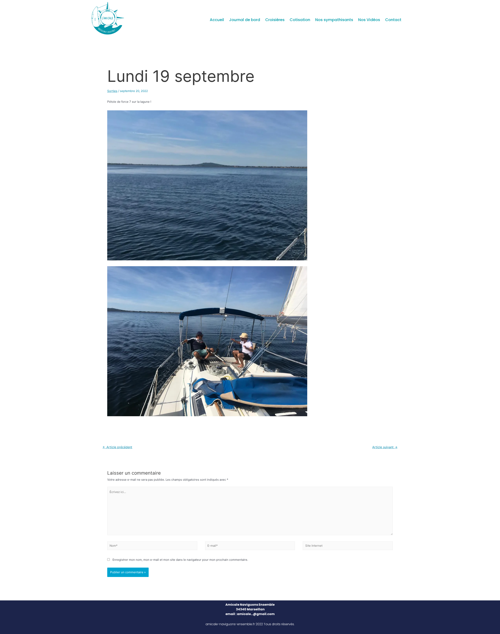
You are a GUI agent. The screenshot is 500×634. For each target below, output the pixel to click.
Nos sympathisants (334, 19)
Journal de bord (244, 19)
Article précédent (117, 447)
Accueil (217, 19)
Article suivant (384, 447)
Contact (393, 19)
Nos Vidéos (369, 19)
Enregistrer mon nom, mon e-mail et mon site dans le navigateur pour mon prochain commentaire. (180, 560)
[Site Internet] (348, 546)
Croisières (275, 19)
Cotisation (300, 19)
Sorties (112, 91)
